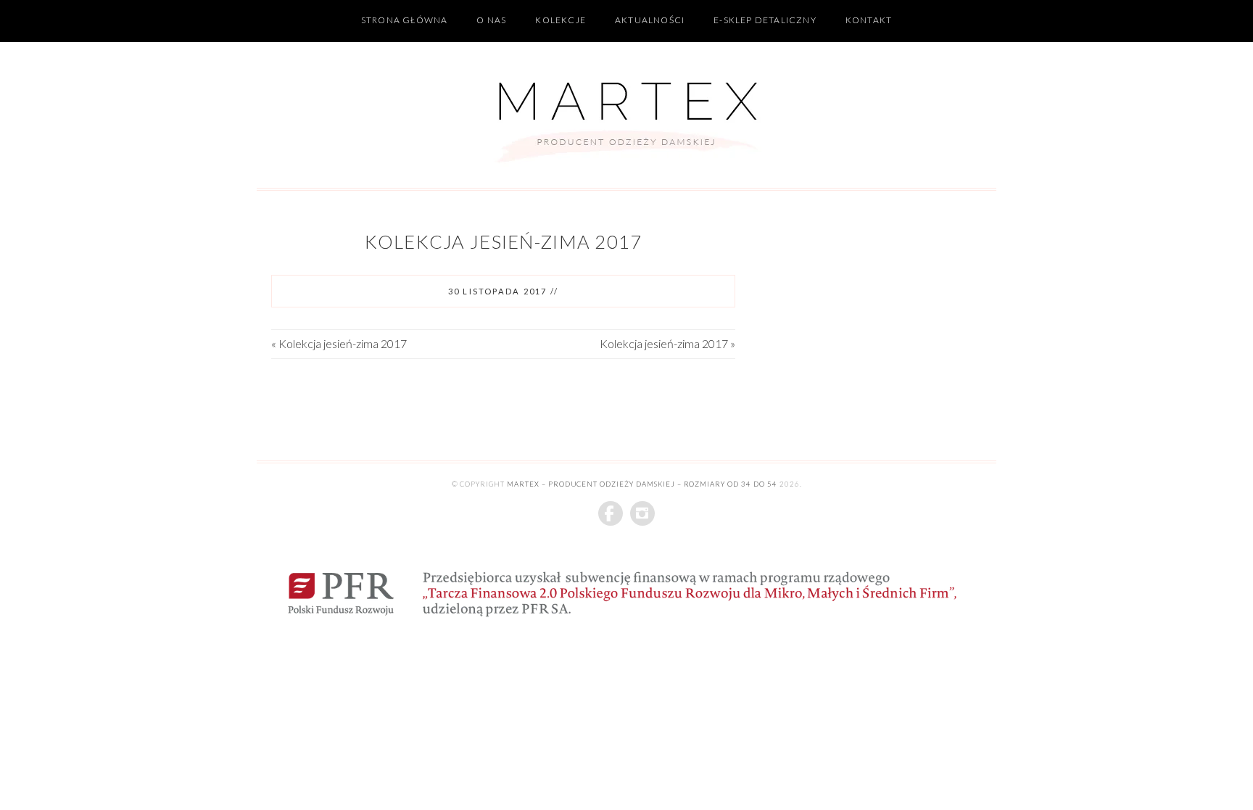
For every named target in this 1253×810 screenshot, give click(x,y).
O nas (491, 20)
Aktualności (650, 20)
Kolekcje (560, 20)
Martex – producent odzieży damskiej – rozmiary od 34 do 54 (642, 484)
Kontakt (868, 20)
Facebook (610, 513)
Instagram (642, 513)
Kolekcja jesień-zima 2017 (503, 241)
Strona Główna (404, 20)
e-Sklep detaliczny (765, 20)
